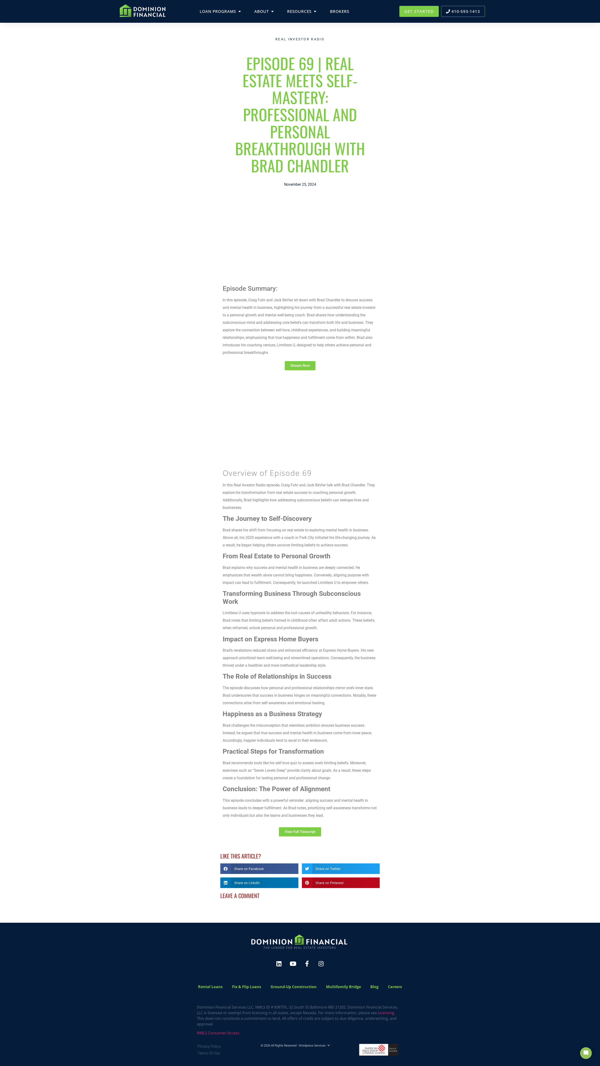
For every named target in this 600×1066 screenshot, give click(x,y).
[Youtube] (293, 964)
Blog (374, 986)
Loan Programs (218, 11)
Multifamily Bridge (343, 986)
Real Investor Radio (300, 39)
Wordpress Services (312, 1045)
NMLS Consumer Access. (218, 1033)
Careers (395, 986)
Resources (299, 11)
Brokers (339, 11)
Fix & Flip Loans (246, 986)
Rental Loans (210, 986)
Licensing (386, 1012)
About (261, 11)
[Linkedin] (279, 964)
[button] (259, 868)
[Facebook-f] (307, 964)
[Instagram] (321, 964)
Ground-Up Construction (293, 986)
